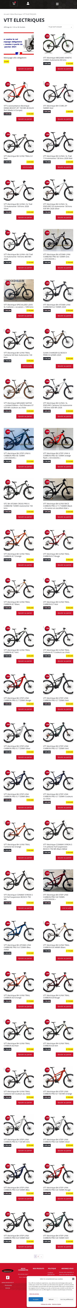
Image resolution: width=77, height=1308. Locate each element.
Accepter (36, 1299)
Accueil (6, 14)
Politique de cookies (46, 1304)
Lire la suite (27, 167)
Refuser (51, 1299)
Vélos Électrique (16, 14)
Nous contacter (23, 1277)
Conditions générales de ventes (51, 1274)
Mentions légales (56, 1304)
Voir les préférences (66, 1299)
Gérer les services (34, 1294)
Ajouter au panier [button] (25, 69)
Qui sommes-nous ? (23, 1274)
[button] (73, 1279)
